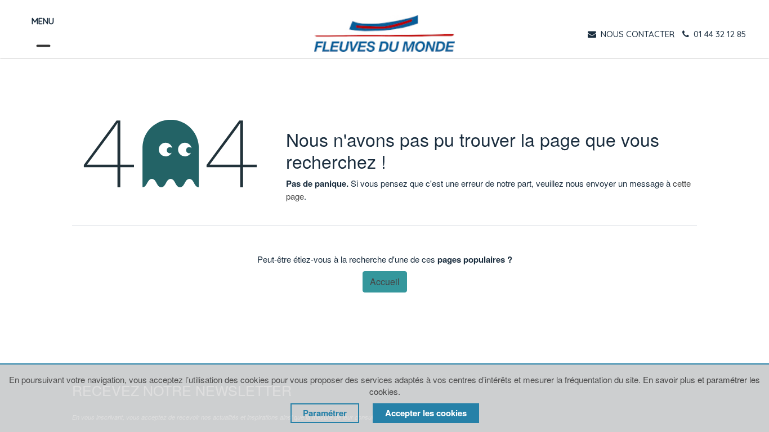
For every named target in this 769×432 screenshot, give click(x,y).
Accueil (385, 281)
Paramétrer (325, 413)
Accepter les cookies (426, 413)
